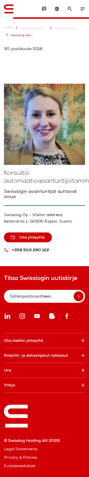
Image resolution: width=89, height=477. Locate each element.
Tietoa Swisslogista (32, 28)
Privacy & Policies (20, 457)
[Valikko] (82, 9)
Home (8, 27)
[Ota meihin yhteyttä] (44, 9)
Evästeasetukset (19, 465)
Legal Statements (21, 449)
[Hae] (69, 9)
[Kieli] (56, 9)
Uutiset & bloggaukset (66, 28)
